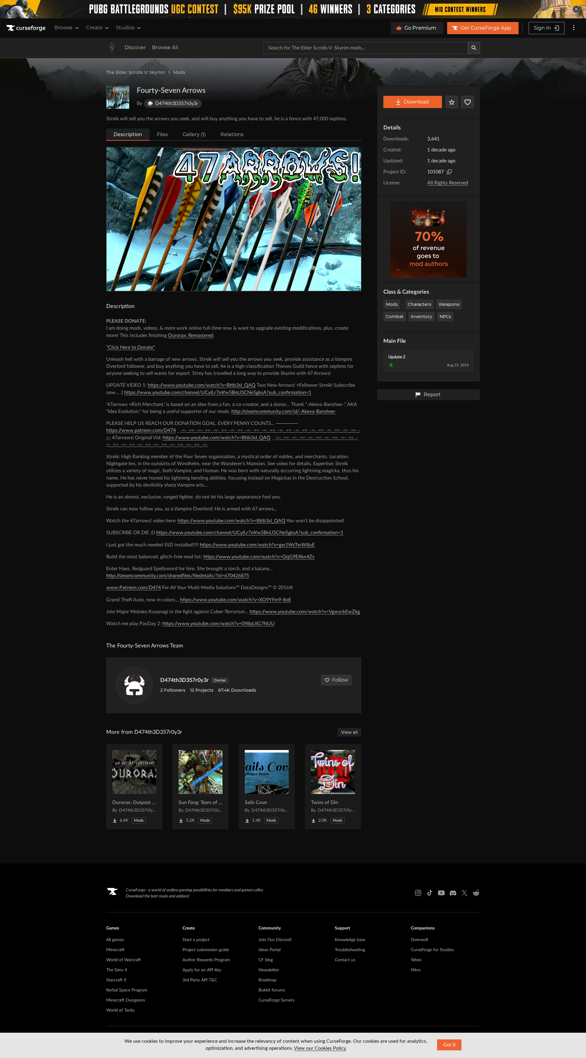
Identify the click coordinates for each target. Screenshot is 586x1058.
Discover (135, 47)
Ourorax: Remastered (190, 335)
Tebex (416, 960)
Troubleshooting (350, 950)
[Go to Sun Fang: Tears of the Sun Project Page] (200, 786)
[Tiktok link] (429, 893)
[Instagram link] (418, 893)
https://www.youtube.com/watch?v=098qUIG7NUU (218, 623)
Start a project (196, 940)
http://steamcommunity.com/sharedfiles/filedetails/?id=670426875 (177, 575)
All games (115, 940)
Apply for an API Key (202, 970)
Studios (125, 28)
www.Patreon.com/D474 (133, 587)
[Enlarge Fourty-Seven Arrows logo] (117, 97)
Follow (340, 680)
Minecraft (115, 950)
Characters (419, 304)
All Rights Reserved (447, 182)
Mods (179, 72)
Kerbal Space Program (126, 990)
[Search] (474, 48)
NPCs (445, 316)
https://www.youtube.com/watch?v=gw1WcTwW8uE (257, 544)
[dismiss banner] (576, 9)
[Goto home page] (26, 28)
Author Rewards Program (206, 960)
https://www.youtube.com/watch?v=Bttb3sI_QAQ (201, 385)
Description (128, 134)
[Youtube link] (441, 893)
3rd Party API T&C (200, 980)
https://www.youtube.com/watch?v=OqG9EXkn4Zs (258, 556)
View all (349, 732)
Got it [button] (449, 1044)
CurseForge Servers (277, 1000)
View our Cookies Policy (320, 1048)
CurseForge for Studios (432, 950)
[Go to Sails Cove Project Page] (267, 786)
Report (432, 394)
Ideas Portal (269, 950)
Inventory (421, 316)
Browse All (165, 47)
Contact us (345, 960)
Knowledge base (350, 940)
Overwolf (419, 940)
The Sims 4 (116, 970)
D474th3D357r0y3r (184, 680)
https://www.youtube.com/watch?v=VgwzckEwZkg (305, 611)
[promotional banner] (293, 9)
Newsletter (269, 970)
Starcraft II (116, 980)
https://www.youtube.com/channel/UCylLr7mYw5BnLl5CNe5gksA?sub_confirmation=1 (217, 392)
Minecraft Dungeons (125, 1000)
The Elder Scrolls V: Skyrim (135, 72)
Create (94, 28)
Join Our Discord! (275, 940)
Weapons (449, 304)
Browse (63, 28)
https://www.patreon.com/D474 (141, 430)
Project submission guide (206, 950)
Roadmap (268, 980)
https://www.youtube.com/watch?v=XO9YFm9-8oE (235, 599)
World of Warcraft (123, 960)
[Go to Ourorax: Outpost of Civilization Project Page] (134, 786)
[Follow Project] (467, 102)
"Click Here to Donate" (130, 347)
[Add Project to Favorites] (452, 102)
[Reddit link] (476, 893)
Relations (232, 134)
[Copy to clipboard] (449, 172)
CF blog (266, 960)
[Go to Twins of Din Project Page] (333, 786)
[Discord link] (453, 893)
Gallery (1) (194, 134)
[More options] (574, 28)
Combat (394, 316)
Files (162, 134)
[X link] (464, 893)
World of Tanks (120, 1010)
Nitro (416, 970)
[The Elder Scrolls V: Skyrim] (112, 48)
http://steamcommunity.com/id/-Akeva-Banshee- (283, 411)
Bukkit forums (272, 990)
